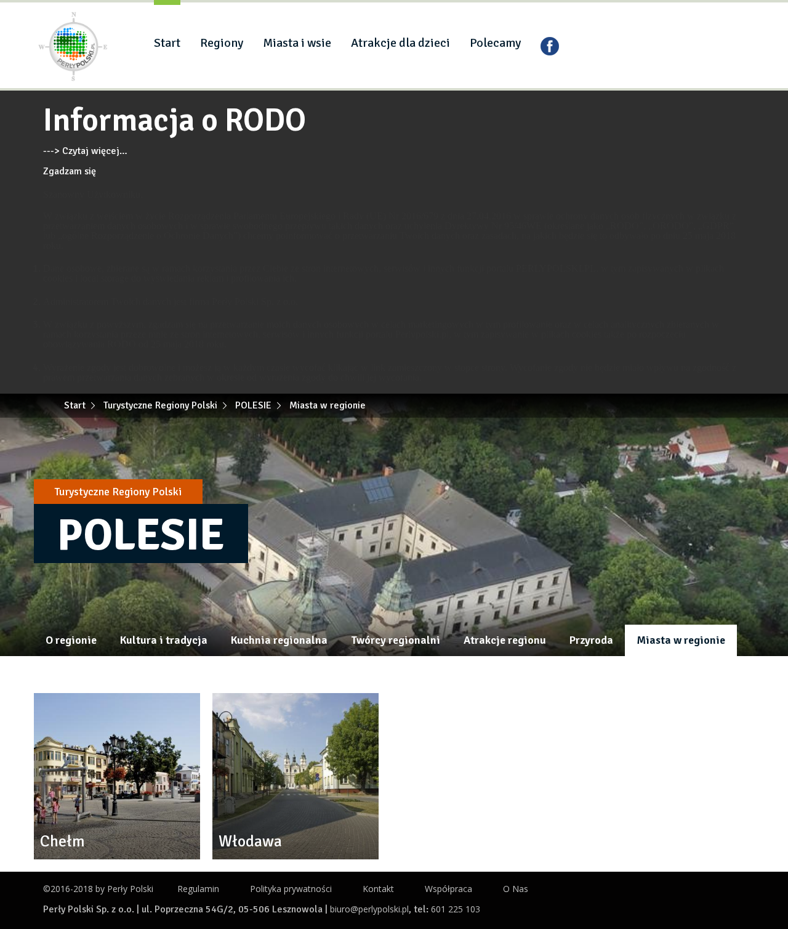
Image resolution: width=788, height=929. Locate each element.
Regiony (221, 43)
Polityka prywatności (291, 889)
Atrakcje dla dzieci (400, 43)
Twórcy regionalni (395, 640)
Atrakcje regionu (505, 640)
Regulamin (198, 889)
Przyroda (591, 640)
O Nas (515, 889)
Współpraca (448, 889)
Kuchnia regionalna (279, 640)
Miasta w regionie (681, 640)
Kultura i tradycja (163, 640)
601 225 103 (455, 909)
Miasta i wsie (297, 43)
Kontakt (378, 889)
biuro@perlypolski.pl (369, 909)
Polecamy (495, 43)
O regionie (71, 640)
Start (167, 43)
